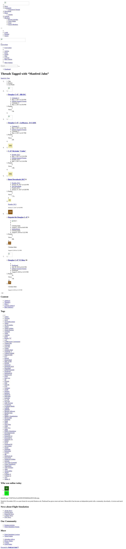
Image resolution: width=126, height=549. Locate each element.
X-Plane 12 (7, 476)
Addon (6, 317)
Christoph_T (15, 98)
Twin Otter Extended (10, 462)
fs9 (5, 380)
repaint (6, 447)
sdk (5, 454)
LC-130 (6, 399)
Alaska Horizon (9, 330)
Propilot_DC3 (16, 154)
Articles (6, 51)
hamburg (7, 393)
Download (7, 368)
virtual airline (8, 471)
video (6, 469)
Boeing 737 (7, 338)
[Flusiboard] (13, 41)
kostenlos (7, 398)
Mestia (6, 414)
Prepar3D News (9, 514)
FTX (5, 386)
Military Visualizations (11, 416)
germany (7, 391)
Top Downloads (16, 186)
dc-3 (5, 356)
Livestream (7, 404)
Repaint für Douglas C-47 (18, 217)
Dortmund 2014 (9, 366)
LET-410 (7, 401)
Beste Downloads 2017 (16, 179)
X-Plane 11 (7, 474)
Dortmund (7, 365)
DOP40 (6, 363)
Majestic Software (9, 411)
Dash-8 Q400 (8, 355)
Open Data (7, 424)
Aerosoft (7, 318)
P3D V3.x (7, 428)
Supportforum (16, 229)
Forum (6, 54)
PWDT (6, 441)
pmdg (6, 429)
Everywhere (8, 48)
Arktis (6, 333)
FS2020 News (8, 512)
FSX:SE (6, 384)
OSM (6, 426)
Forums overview (9, 525)
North (6, 421)
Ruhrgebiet (7, 451)
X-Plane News (8, 515)
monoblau (7, 419)
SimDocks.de (8, 456)
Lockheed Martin (9, 406)
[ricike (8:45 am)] (6, 490)
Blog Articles (8, 59)
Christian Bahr (8, 350)
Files (5, 56)
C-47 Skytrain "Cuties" (17, 151)
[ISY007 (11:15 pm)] (6, 495)
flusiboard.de (8, 373)
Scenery (6, 452)
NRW (6, 423)
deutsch (6, 358)
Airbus (6, 323)
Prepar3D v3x (8, 439)
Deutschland (8, 360)
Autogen (7, 335)
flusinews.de (8, 375)
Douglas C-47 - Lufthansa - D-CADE (22, 123)
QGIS (6, 442)
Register (6, 34)
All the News (8, 510)
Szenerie (6, 461)
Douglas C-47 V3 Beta (16, 260)
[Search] (1, 43)
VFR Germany (8, 467)
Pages (6, 52)
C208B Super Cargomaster (12, 341)
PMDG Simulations (10, 431)
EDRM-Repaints (9, 370)
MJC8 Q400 (8, 418)
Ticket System (8, 536)
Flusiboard (15, 265)
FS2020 (6, 381)
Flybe (6, 376)
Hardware (7, 394)
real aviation (8, 446)
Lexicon (6, 57)
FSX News (7, 517)
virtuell (6, 472)
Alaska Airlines (8, 328)
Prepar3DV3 (8, 438)
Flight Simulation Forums (11, 527)
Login (6, 32)
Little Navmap (8, 403)
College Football (9, 353)
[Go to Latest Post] (9, 201)
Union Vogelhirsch (9, 464)
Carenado (7, 345)
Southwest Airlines (9, 459)
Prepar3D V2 (8, 436)
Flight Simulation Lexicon (12, 534)
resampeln (7, 449)
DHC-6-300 (8, 361)
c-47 (5, 340)
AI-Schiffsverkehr (9, 322)
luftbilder (7, 409)
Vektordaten (7, 466)
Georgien (7, 388)
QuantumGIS (8, 444)
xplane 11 (7, 479)
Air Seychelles (8, 325)
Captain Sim (8, 343)
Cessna (6, 348)
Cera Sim (7, 346)
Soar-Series (7, 457)
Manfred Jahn (8, 413)
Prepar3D (7, 434)
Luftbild (6, 408)
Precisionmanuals (9, 433)
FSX (5, 383)
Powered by (10, 547)
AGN (6, 320)
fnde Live (7, 378)
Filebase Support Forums (19, 101)
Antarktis (7, 331)
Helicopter (7, 396)
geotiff (6, 389)
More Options (8, 62)
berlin (6, 336)
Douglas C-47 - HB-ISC (17, 94)
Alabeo (6, 326)
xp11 (5, 477)
